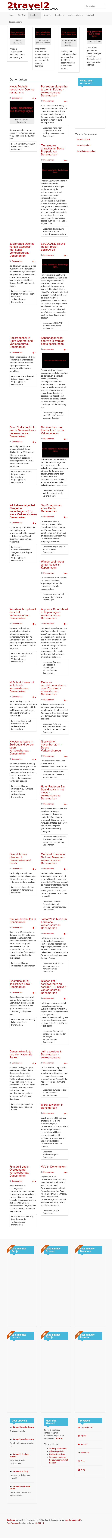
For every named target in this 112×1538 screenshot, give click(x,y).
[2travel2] (32, 5)
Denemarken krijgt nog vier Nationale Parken (21, 1054)
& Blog (20, 1471)
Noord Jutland (83, 139)
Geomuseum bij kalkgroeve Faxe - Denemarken (21, 984)
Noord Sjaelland (84, 145)
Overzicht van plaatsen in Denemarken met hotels (20, 858)
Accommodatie (75, 15)
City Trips (22, 15)
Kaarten (59, 15)
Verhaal (90, 15)
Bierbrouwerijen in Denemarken (52, 1106)
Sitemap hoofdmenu (58, 1448)
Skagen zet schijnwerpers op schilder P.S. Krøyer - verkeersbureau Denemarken (54, 987)
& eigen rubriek (19, 1455)
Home (11, 15)
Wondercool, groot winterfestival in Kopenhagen (52, 564)
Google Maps (20, 1487)
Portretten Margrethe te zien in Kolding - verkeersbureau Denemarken (54, 90)
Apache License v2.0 (73, 1520)
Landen (33, 15)
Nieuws (46, 15)
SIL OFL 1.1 (39, 1523)
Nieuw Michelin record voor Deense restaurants (22, 89)
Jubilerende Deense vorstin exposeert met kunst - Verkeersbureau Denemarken (22, 249)
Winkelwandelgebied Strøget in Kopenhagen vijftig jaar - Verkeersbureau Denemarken (23, 511)
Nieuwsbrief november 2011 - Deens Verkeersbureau (51, 745)
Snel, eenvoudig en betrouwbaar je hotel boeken (58, 1460)
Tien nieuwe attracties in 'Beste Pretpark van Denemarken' (52, 149)
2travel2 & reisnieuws (23, 1427)
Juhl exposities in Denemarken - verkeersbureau (51, 1054)
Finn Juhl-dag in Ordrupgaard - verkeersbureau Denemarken (20, 1170)
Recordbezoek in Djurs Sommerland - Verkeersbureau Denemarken (22, 342)
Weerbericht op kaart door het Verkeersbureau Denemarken (23, 613)
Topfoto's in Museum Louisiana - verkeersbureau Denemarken (54, 923)
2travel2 (23, 1439)
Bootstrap (11, 1520)
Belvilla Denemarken (86, 151)
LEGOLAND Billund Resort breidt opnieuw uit (53, 246)
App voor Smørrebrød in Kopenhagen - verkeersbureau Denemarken (54, 613)
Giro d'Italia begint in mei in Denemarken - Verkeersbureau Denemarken (23, 431)
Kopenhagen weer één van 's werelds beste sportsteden (52, 341)
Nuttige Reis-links (57, 1454)
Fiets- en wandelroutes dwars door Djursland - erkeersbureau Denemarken (53, 688)
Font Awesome (13, 1523)
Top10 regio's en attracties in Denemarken (51, 508)
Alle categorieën (56, 1451)
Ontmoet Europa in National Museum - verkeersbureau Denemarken (53, 858)
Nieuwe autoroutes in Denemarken (23, 920)
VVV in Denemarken (53, 1166)
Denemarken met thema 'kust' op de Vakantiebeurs (52, 430)
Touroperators (15, 22)
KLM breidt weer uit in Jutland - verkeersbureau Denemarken (22, 686)
